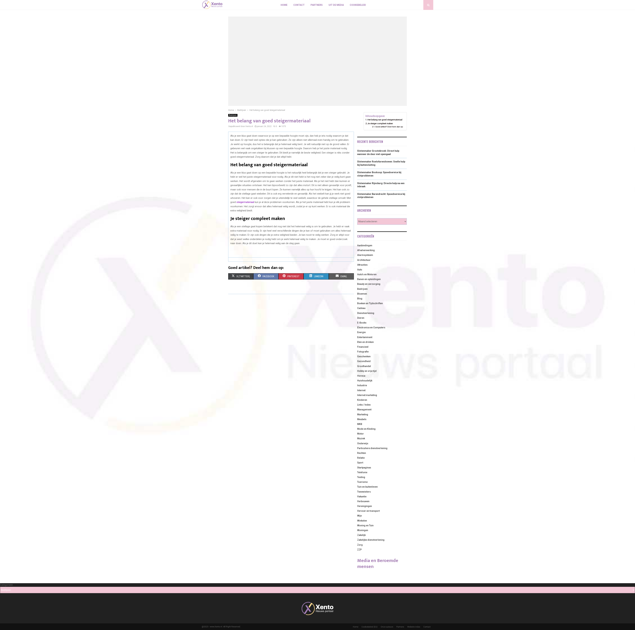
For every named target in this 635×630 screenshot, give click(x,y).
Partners (317, 5)
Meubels (361, 419)
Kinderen (362, 400)
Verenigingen (364, 506)
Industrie (362, 385)
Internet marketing (367, 395)
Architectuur (364, 260)
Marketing (362, 414)
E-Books (361, 322)
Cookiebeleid (358, 5)
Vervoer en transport (368, 511)
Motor (360, 433)
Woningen (362, 530)
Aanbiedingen (364, 245)
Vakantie (361, 496)
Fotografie (363, 351)
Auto (359, 269)
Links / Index (364, 404)
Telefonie (362, 472)
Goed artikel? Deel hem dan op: (389, 127)
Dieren (360, 318)
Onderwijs (362, 443)
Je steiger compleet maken (380, 123)
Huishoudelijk (364, 380)
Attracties (362, 264)
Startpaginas (364, 467)
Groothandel (364, 366)
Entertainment (364, 337)
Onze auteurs (387, 627)
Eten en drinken (365, 342)
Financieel (362, 347)
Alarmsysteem (365, 255)
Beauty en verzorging (368, 284)
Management (364, 409)
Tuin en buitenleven (367, 486)
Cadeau (361, 308)
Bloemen (362, 293)
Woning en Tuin (365, 525)
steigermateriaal (245, 202)
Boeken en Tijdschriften (370, 303)
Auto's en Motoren (367, 274)
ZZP (359, 549)
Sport (360, 462)
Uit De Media (336, 5)
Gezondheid (364, 361)
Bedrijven (233, 115)
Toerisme (362, 482)
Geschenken (364, 356)
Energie (361, 332)
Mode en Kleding (366, 429)
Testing (361, 477)
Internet (361, 390)
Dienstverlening (365, 313)
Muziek (361, 438)
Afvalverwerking (366, 250)
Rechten (361, 453)
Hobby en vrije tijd (367, 371)
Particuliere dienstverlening (372, 448)
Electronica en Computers (371, 327)
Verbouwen (363, 501)
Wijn (359, 515)
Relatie (361, 457)
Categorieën (6, 585)
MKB (359, 424)
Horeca (361, 375)
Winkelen (362, 520)
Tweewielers (364, 491)
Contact (299, 5)
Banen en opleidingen (369, 279)
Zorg (360, 544)
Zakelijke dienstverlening (370, 540)
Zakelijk (361, 535)
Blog (359, 298)
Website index (413, 627)
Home (284, 5)
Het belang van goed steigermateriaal (384, 119)
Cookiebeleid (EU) (369, 627)
